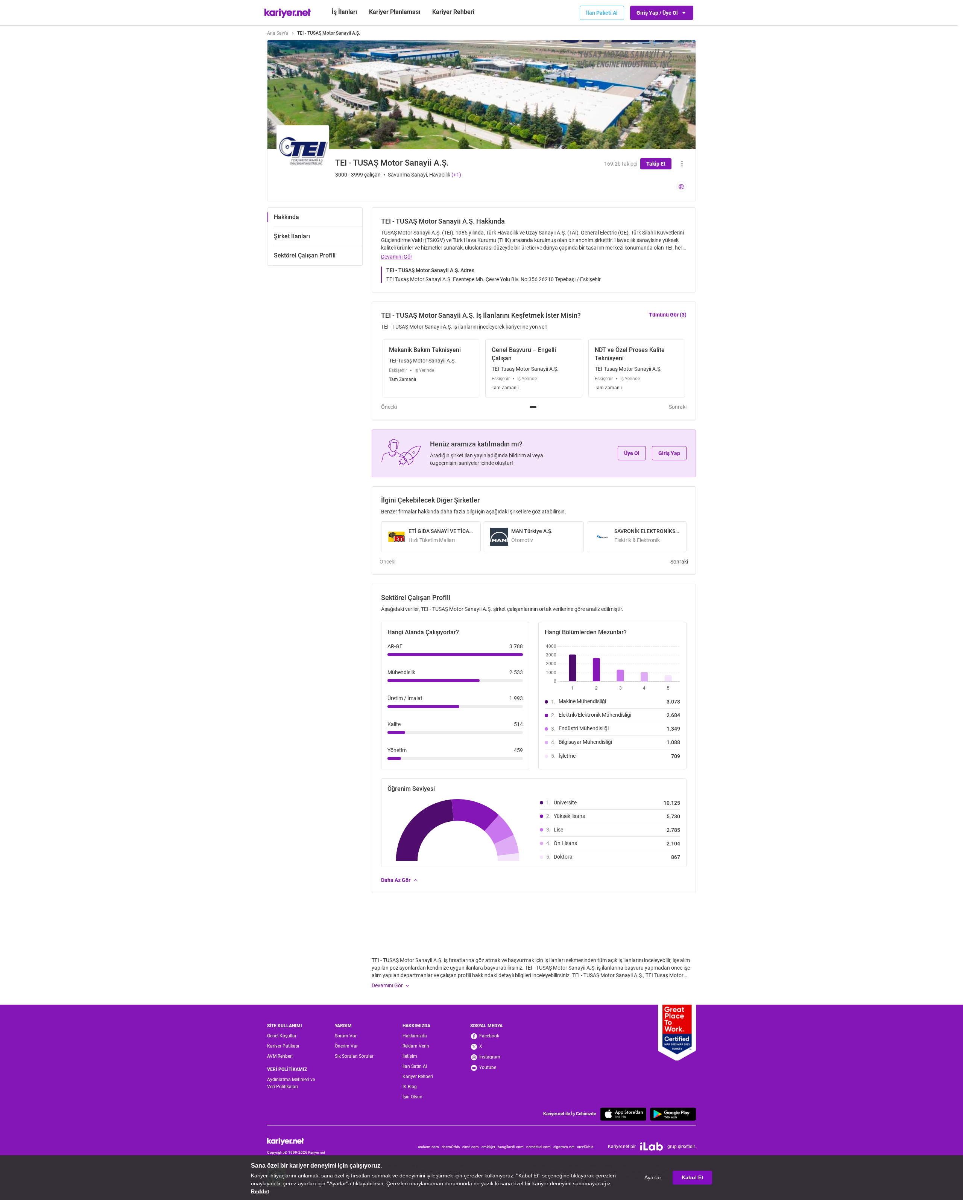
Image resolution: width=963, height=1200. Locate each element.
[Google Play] (673, 1114)
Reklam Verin (416, 1046)
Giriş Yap (669, 453)
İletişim (410, 1056)
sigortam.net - (565, 1146)
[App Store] (623, 1114)
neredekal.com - (539, 1146)
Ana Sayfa (277, 33)
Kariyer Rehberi (418, 1076)
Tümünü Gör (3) (668, 315)
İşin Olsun (412, 1096)
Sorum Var (346, 1036)
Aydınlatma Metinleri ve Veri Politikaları (291, 1083)
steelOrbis (585, 1146)
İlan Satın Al (415, 1066)
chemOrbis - (452, 1146)
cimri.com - (472, 1146)
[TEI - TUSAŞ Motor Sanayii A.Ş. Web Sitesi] (681, 186)
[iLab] (651, 1146)
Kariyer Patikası (283, 1046)
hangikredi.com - (512, 1146)
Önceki (389, 407)
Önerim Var (346, 1046)
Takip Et (655, 164)
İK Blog (410, 1086)
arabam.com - (430, 1146)
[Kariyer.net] (296, 1141)
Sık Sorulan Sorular (354, 1056)
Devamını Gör (396, 257)
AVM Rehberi (280, 1056)
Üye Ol (631, 453)
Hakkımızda (415, 1036)
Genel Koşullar (281, 1036)
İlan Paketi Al (602, 13)
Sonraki (678, 407)
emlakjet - (490, 1146)
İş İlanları (344, 11)
